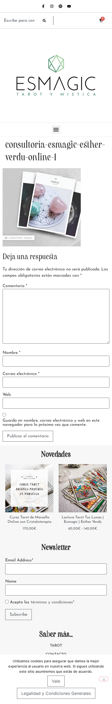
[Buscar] (48, 20)
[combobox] (21, 20)
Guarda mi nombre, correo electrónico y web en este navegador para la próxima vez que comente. (51, 422)
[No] (103, 679)
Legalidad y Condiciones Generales (56, 693)
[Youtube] (69, 6)
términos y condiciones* (52, 602)
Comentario (15, 286)
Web (7, 395)
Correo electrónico (21, 374)
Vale (56, 681)
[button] (56, 129)
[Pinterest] (60, 6)
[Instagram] (51, 6)
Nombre (11, 353)
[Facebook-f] (43, 6)
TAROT (56, 646)
